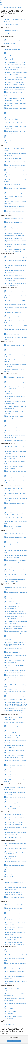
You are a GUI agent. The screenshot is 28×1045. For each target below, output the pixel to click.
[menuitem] (1, 3)
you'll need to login (20, 1039)
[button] (1, 1)
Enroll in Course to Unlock (14, 1041)
